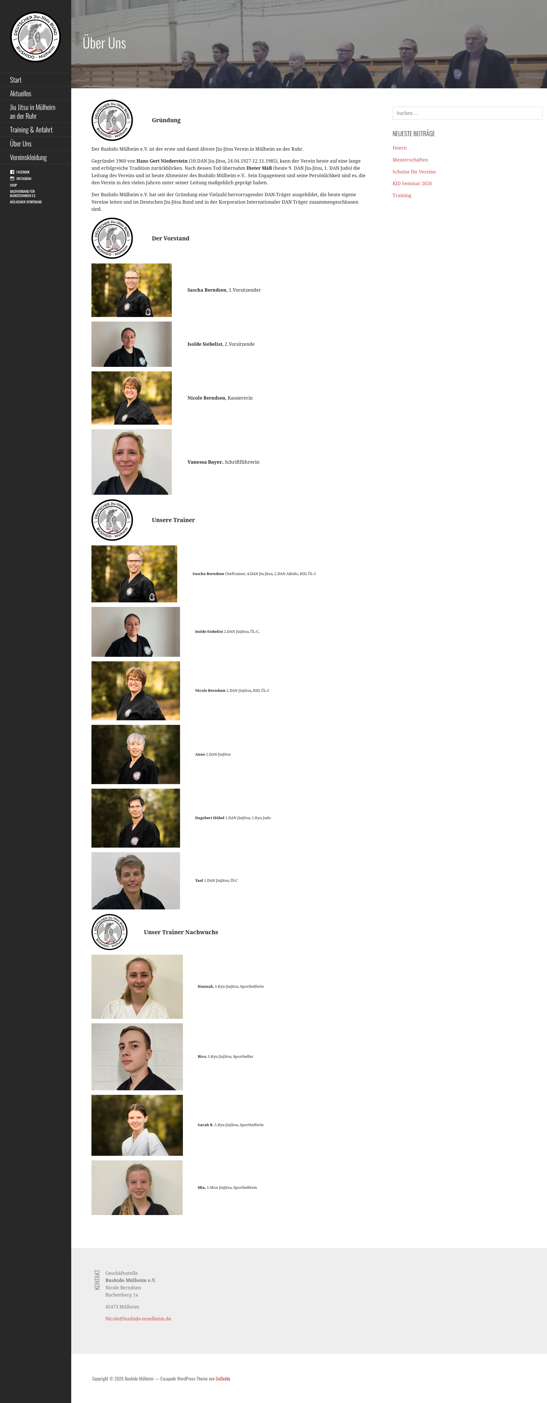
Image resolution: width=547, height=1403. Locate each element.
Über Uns (21, 143)
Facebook (23, 171)
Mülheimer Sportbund (26, 201)
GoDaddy (223, 1378)
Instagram (24, 178)
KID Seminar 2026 (412, 183)
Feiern (400, 148)
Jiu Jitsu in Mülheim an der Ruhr (32, 111)
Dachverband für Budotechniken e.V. (23, 193)
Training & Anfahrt (31, 129)
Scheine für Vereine (414, 172)
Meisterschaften (410, 160)
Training (402, 195)
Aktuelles (20, 93)
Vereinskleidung (28, 157)
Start (16, 79)
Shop (13, 185)
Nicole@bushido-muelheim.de (138, 1319)
